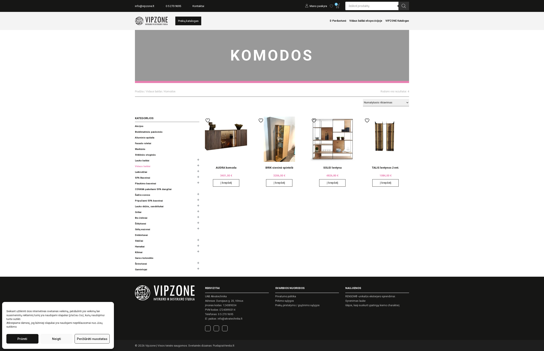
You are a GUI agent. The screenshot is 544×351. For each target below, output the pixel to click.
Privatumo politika (285, 296)
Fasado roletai (143, 143)
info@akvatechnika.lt (230, 318)
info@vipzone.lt (144, 6)
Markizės (140, 149)
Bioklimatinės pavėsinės (149, 132)
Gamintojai (141, 269)
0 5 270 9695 (173, 6)
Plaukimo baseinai (145, 183)
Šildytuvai (140, 223)
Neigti (56, 339)
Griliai (138, 212)
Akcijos (139, 126)
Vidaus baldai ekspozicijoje (365, 20)
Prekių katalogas (188, 21)
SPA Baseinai (142, 177)
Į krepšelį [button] (226, 182)
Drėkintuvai (141, 235)
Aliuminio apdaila (144, 137)
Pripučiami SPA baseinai (149, 200)
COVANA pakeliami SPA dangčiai (153, 189)
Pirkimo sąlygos (284, 300)
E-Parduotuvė (338, 20)
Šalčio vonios (142, 195)
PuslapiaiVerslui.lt (223, 345)
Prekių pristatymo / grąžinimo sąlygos (297, 305)
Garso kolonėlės (144, 258)
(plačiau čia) (76, 315)
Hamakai (139, 246)
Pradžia (139, 91)
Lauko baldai (142, 160)
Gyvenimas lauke (355, 300)
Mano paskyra (318, 6)
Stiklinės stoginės (145, 155)
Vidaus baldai (154, 91)
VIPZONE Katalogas (397, 20)
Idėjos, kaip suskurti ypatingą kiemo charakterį (372, 305)
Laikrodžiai (141, 172)
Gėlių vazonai (142, 229)
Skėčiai (139, 241)
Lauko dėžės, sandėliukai (149, 206)
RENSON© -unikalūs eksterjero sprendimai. (370, 296)
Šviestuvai (141, 263)
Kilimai (138, 252)
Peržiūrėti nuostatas (92, 339)
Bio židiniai (141, 218)
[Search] (403, 6)
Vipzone (150, 345)
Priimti (22, 339)
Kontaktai (198, 6)
